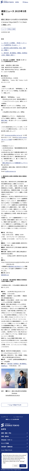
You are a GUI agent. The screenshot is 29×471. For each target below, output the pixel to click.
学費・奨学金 (5, 436)
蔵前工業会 (4, 120)
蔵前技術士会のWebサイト (16, 266)
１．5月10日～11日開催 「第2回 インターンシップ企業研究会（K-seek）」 (14, 44)
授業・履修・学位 (6, 433)
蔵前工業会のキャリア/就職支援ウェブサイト (15, 163)
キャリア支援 (5, 443)
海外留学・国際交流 (6, 447)
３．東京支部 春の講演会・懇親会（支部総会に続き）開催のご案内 (14, 54)
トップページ (4, 417)
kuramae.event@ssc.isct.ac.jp (13, 135)
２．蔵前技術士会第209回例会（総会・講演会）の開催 (13, 49)
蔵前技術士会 (5, 275)
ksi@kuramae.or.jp (10, 171)
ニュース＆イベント (18, 417)
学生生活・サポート (6, 440)
